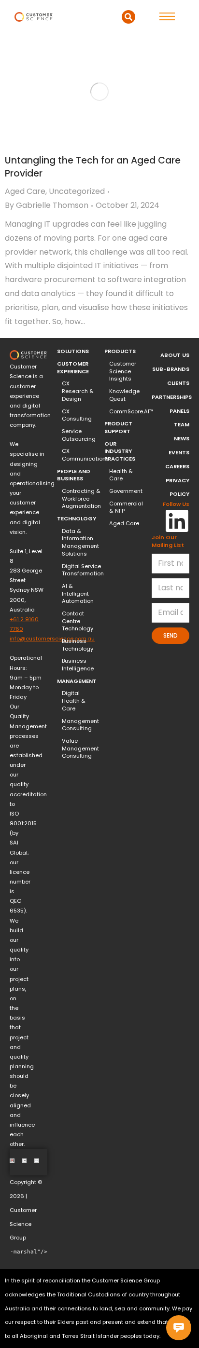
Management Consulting (80, 725)
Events (179, 452)
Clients (178, 383)
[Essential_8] (36, 1160)
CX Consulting (77, 415)
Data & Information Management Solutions (80, 543)
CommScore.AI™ (131, 411)
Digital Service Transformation (83, 570)
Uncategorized (77, 191)
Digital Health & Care (73, 701)
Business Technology (77, 645)
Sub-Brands (170, 369)
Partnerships (172, 397)
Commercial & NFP (126, 507)
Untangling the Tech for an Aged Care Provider (93, 167)
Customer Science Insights (122, 371)
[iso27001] (24, 1160)
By (46, 205)
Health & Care (121, 475)
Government (125, 491)
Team (181, 424)
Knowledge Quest (124, 395)
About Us (174, 355)
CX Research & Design (78, 391)
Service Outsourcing (79, 435)
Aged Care (25, 191)
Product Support (118, 427)
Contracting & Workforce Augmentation (81, 499)
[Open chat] (178, 1327)
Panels (179, 411)
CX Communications (85, 455)
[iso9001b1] (12, 1160)
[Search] (128, 17)
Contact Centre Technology (77, 621)
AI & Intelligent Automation (78, 594)
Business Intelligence (78, 664)
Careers (177, 466)
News (181, 438)
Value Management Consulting (80, 748)
